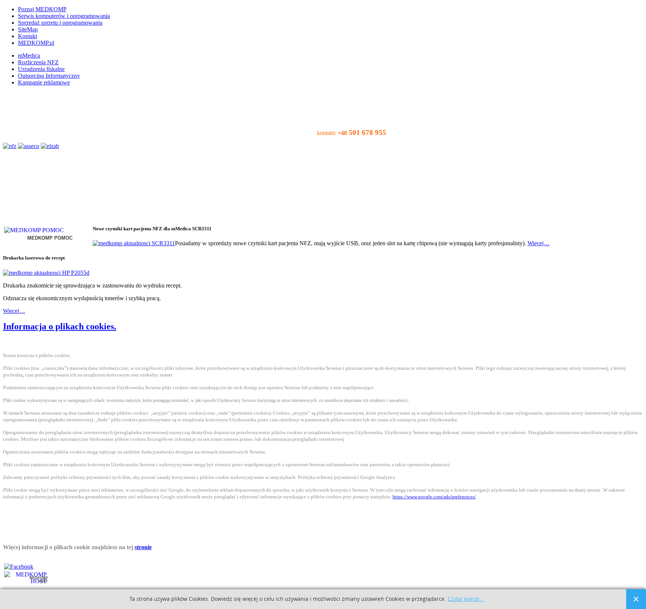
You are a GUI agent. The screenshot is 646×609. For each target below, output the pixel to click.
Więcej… (538, 243)
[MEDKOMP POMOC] (34, 230)
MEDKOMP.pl (36, 43)
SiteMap (28, 29)
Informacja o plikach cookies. (59, 326)
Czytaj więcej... (465, 599)
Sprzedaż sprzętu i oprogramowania (60, 22)
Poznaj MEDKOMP (42, 9)
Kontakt (27, 36)
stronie (143, 547)
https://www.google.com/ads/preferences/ (434, 496)
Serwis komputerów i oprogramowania (64, 16)
